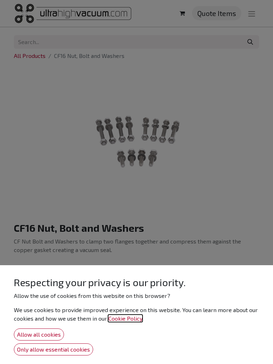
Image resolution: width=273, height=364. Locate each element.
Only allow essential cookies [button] (53, 349)
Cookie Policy (125, 318)
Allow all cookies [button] (39, 334)
